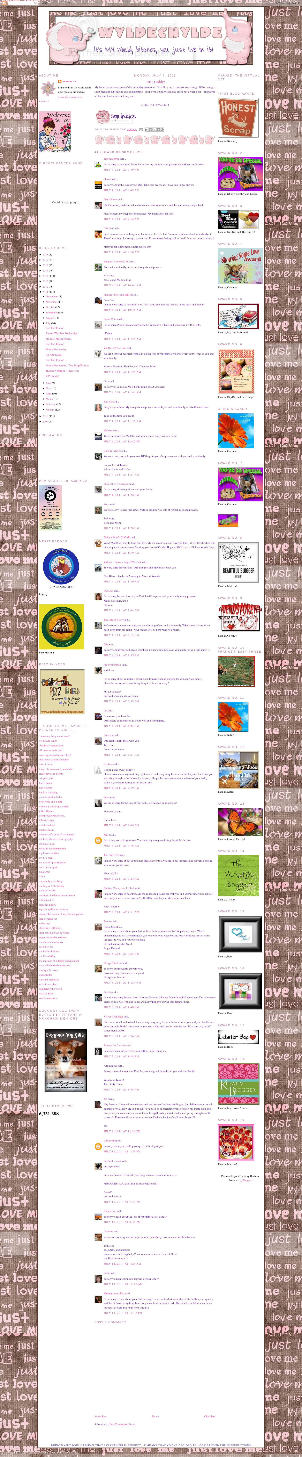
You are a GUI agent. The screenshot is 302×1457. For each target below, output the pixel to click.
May (48, 388)
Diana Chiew (111, 319)
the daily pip (46, 946)
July (48, 323)
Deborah (109, 591)
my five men (46, 858)
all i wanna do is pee (50, 750)
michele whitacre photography (56, 839)
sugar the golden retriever (53, 937)
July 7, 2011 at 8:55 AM (121, 1089)
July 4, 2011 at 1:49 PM (121, 581)
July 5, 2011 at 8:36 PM (121, 1036)
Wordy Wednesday (56, 349)
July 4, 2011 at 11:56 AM (122, 421)
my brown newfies (49, 853)
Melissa (108, 430)
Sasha (107, 1273)
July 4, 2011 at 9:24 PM (121, 878)
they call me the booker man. (55, 965)
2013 (45, 281)
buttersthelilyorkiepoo (116, 484)
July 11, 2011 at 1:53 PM (122, 1151)
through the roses (48, 970)
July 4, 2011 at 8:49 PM (121, 825)
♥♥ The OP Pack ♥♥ (115, 348)
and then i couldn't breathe (54, 759)
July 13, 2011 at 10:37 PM (123, 1313)
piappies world (47, 890)
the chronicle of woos (51, 942)
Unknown (109, 1140)
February (51, 404)
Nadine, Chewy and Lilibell (119, 888)
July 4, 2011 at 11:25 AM (122, 372)
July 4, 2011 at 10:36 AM (122, 310)
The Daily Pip (112, 855)
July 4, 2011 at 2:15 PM (121, 635)
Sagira (107, 992)
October (50, 307)
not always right (48, 867)
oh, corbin (44, 872)
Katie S (108, 401)
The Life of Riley (113, 619)
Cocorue (108, 1231)
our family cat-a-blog (50, 881)
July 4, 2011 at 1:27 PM (121, 474)
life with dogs (46, 820)
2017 (45, 260)
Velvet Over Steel (113, 1016)
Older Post (210, 1416)
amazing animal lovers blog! (55, 755)
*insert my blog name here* (54, 736)
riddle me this (46, 900)
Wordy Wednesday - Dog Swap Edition (67, 365)
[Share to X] (154, 130)
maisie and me (47, 825)
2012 (45, 286)
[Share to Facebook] (158, 130)
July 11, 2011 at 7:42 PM (122, 1202)
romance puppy (47, 904)
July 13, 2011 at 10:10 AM (123, 1284)
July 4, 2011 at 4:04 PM (121, 726)
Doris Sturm (110, 199)
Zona (107, 504)
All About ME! (54, 354)
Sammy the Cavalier (115, 1045)
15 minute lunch (48, 740)
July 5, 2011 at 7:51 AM (121, 912)
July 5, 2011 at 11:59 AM (122, 982)
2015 (45, 270)
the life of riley (47, 956)
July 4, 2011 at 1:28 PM (121, 495)
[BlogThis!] (151, 130)
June (48, 383)
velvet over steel (48, 984)
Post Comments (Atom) (122, 1424)
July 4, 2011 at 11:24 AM (122, 339)
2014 (45, 276)
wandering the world (50, 989)
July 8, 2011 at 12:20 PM (122, 1131)
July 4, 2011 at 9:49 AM (121, 170)
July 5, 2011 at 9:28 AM (121, 953)
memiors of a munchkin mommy (57, 834)
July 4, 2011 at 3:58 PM (121, 701)
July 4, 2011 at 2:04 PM (121, 610)
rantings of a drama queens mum (57, 895)
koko (107, 797)
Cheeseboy (110, 1211)
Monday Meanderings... (59, 338)
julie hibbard (46, 811)
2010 (45, 416)
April (49, 393)
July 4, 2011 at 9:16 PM (121, 845)
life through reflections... (52, 815)
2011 (45, 292)
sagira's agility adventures (53, 909)
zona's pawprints (48, 998)
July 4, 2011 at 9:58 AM (121, 252)
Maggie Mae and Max (116, 261)
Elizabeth (109, 228)
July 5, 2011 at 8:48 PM (121, 1056)
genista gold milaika (50, 797)
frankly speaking (48, 792)
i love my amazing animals (54, 806)
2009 (45, 421)
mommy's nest (47, 844)
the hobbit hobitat (49, 951)
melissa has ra (46, 830)
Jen (105, 1099)
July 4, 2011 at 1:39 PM (121, 552)
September (52, 312)
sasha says (44, 923)
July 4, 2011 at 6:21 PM (121, 754)
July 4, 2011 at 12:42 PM (122, 441)
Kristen (108, 764)
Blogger (246, 1180)
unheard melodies (49, 979)
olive (42, 876)
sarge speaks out (48, 918)
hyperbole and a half (50, 801)
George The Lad (113, 963)
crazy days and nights (51, 773)
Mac (106, 834)
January (50, 409)
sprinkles (69, 81)
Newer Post (101, 1416)
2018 (45, 254)
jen (105, 710)
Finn (106, 381)
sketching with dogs (50, 928)
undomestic (45, 975)
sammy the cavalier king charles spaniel (61, 914)
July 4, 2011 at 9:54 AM (121, 219)
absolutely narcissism (51, 745)
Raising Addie (112, 450)
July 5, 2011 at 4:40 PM (121, 1007)
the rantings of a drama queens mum (59, 961)
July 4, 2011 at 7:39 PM (121, 788)
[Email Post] (141, 129)
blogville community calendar (56, 769)
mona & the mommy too (52, 848)
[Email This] (147, 130)
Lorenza (108, 735)
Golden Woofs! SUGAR (117, 537)
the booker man (112, 664)
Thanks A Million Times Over (62, 370)
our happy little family (51, 886)
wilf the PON (46, 993)
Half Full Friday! (55, 328)
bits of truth (45, 764)
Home (155, 1416)
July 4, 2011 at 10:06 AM (122, 285)
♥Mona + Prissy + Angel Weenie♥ (122, 562)
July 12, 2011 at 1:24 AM (122, 1264)
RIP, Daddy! (155, 81)
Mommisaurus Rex (114, 1293)
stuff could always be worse (54, 932)
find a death (45, 783)
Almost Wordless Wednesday (62, 333)
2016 (45, 265)
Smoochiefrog (111, 158)
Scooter (108, 921)
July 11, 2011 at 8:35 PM (122, 1222)
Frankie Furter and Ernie (117, 294)
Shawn (107, 179)
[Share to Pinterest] (162, 130)
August (50, 318)
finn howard (45, 787)
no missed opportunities (52, 862)
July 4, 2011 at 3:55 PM (121, 655)
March (49, 399)
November (51, 302)
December (51, 296)
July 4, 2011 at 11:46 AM (122, 392)
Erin (106, 644)
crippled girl (46, 778)
